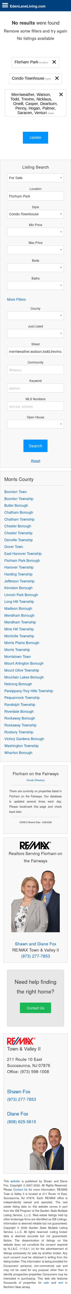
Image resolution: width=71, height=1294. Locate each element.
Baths (36, 278)
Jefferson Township (19, 580)
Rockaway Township (20, 724)
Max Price (36, 242)
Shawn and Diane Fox (35, 944)
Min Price (35, 224)
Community (35, 362)
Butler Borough (16, 505)
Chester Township (18, 532)
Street (35, 344)
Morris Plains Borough (21, 642)
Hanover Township (19, 567)
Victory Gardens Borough (24, 738)
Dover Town (13, 546)
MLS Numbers (36, 399)
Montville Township (19, 635)
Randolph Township (19, 704)
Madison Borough (18, 608)
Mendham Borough (19, 615)
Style (35, 207)
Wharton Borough (18, 752)
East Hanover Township (23, 553)
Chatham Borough (18, 512)
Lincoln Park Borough (21, 594)
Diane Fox (17, 1113)
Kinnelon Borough (18, 587)
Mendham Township (20, 621)
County (35, 308)
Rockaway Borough (19, 718)
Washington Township (21, 745)
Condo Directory (36, 780)
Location (36, 188)
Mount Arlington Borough (24, 663)
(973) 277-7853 (35, 956)
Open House (35, 417)
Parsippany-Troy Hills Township (28, 690)
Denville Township (18, 539)
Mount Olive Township (21, 670)
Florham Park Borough (22, 560)
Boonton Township (18, 498)
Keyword (35, 380)
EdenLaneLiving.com (28, 6)
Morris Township (17, 649)
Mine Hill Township (19, 628)
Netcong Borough (18, 683)
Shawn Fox (18, 1091)
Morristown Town (17, 656)
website (15, 1181)
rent (60, 1282)
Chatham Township (19, 519)
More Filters (16, 299)
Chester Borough (17, 525)
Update (35, 137)
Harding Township (18, 574)
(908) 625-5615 (21, 1121)
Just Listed (35, 326)
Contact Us (35, 1007)
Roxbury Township (18, 731)
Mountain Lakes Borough (24, 677)
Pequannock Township (22, 697)
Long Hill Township (19, 601)
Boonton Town (15, 491)
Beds (35, 260)
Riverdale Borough (19, 711)
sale (46, 1282)
